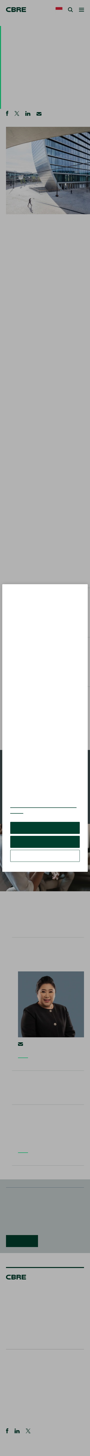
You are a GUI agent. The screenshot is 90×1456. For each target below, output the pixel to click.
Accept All (45, 828)
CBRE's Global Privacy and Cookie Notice (43, 808)
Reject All (45, 842)
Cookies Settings (45, 856)
